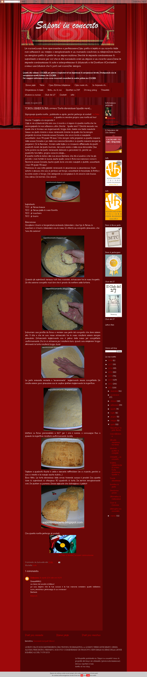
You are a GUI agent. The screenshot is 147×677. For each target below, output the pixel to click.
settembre (115, 405)
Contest (63, 95)
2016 (110, 368)
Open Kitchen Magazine (59, 85)
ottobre (114, 401)
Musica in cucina (33, 95)
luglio (113, 413)
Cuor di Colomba (114, 504)
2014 (110, 376)
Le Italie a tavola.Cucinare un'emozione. (76, 555)
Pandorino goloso (114, 491)
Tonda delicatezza (115, 479)
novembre (115, 395)
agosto (113, 409)
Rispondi (33, 596)
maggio (114, 420)
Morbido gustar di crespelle (114, 450)
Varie (42, 85)
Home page (31, 85)
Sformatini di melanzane (115, 497)
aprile (113, 424)
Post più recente (34, 635)
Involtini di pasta (114, 485)
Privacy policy (90, 90)
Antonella (111, 118)
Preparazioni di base (34, 90)
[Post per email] (59, 562)
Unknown (34, 578)
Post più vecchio (91, 635)
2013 (110, 380)
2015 (110, 372)
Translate (105, 90)
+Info (88, 675)
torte (35, 565)
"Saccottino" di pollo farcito (115, 429)
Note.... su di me (55, 90)
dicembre (115, 391)
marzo (113, 516)
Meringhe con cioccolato (115, 510)
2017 (110, 364)
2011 (110, 388)
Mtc (72, 95)
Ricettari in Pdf (73, 90)
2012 (110, 384)
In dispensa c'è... (99, 85)
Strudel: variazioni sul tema (115, 442)
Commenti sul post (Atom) (43, 641)
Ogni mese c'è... (81, 85)
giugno (114, 417)
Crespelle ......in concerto (115, 458)
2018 (110, 360)
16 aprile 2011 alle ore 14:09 (51, 578)
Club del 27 (50, 95)
